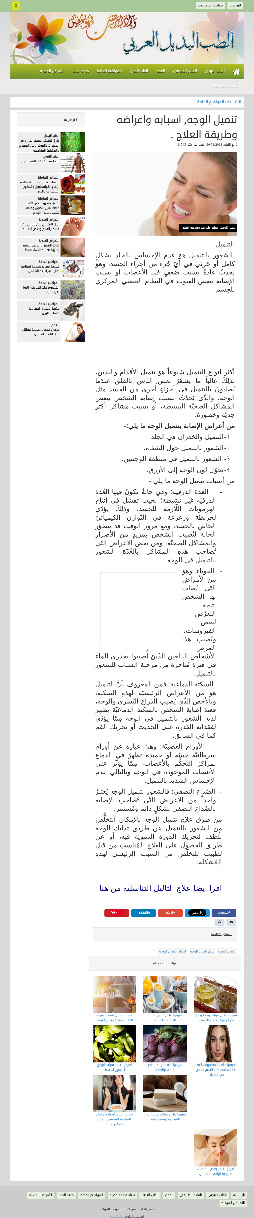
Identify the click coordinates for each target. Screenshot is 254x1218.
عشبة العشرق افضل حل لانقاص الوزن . (43, 311)
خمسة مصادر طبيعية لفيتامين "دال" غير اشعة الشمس (39, 268)
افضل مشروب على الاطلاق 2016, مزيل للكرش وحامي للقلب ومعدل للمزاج (41, 208)
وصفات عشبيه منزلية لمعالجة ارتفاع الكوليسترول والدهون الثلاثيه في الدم (39, 187)
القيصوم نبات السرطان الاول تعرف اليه (40, 290)
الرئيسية (234, 102)
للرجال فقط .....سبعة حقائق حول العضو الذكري (40, 332)
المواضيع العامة (211, 102)
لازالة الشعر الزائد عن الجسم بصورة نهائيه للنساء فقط (41, 247)
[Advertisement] (165, 331)
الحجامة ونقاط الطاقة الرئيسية (39, 161)
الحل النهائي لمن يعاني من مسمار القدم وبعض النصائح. (40, 226)
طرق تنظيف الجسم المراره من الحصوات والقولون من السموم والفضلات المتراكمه (39, 145)
